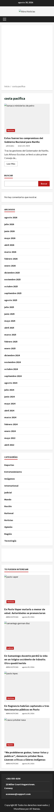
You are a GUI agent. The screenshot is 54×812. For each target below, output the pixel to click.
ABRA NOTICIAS (12, 617)
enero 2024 (10, 431)
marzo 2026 (10, 251)
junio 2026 (9, 231)
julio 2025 (9, 307)
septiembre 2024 (12, 376)
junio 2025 (9, 313)
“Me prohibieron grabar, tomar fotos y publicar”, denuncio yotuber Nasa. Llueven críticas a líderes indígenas (26, 756)
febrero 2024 (10, 424)
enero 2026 (10, 265)
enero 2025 (10, 348)
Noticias (10, 130)
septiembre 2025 (12, 293)
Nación (8, 506)
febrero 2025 (10, 341)
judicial (8, 492)
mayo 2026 (9, 238)
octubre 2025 (11, 286)
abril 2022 (9, 444)
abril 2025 (9, 327)
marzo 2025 (10, 334)
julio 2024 (9, 389)
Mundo (7, 499)
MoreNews (19, 808)
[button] (4, 19)
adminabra (10, 146)
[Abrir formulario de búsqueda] (49, 19)
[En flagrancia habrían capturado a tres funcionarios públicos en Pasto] (27, 687)
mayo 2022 (9, 438)
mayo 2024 (9, 403)
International (11, 485)
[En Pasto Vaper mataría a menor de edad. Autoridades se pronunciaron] (27, 590)
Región (8, 533)
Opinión (8, 526)
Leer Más (12, 164)
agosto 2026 (10, 217)
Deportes (9, 465)
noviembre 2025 (12, 279)
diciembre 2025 (12, 272)
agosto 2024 (10, 382)
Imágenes (9, 478)
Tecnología (10, 540)
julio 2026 (9, 224)
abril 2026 (9, 244)
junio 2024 (9, 396)
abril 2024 (9, 410)
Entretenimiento (13, 471)
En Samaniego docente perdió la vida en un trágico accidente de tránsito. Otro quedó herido (26, 659)
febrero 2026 (10, 258)
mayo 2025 (9, 320)
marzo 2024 (10, 417)
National (9, 513)
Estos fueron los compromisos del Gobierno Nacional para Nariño (27, 119)
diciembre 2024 (12, 355)
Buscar (8, 175)
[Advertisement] (27, 56)
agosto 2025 (10, 300)
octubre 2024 (11, 369)
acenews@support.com (18, 794)
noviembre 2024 (12, 362)
